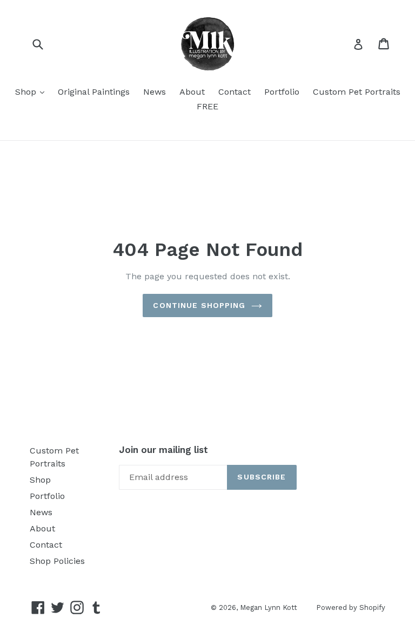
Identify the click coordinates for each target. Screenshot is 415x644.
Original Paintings (94, 92)
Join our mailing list (163, 449)
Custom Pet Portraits (356, 92)
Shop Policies (57, 561)
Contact (234, 92)
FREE (207, 106)
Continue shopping (199, 305)
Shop (32, 91)
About (192, 92)
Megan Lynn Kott (268, 607)
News (154, 92)
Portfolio (281, 92)
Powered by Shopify (350, 607)
